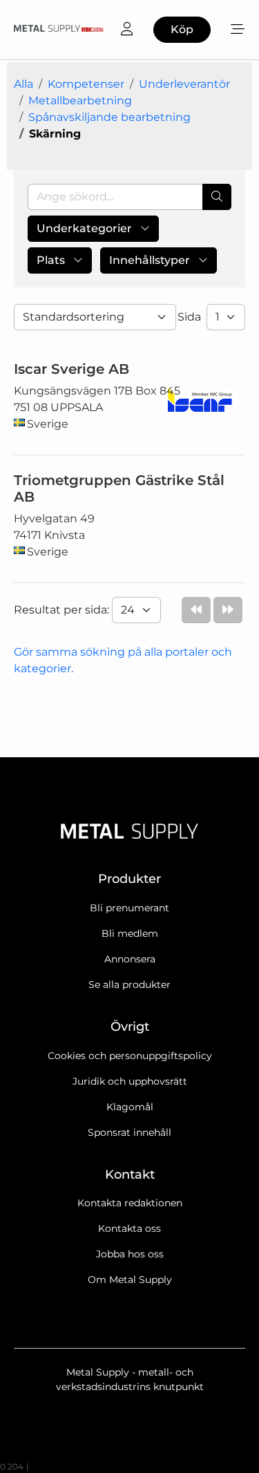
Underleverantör (184, 84)
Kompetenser (86, 84)
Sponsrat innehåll (129, 1132)
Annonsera (129, 959)
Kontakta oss (129, 1228)
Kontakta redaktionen (129, 1203)
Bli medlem (130, 933)
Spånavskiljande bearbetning (109, 117)
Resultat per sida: (63, 609)
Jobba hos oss (130, 1254)
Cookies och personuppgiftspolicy (130, 1055)
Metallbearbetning (80, 100)
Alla (23, 84)
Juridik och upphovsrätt (130, 1081)
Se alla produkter (129, 984)
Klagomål (129, 1107)
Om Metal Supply (130, 1279)
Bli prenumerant (129, 908)
